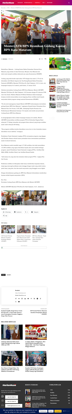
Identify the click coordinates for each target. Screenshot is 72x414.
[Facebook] (16, 64)
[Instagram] (22, 298)
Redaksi (5, 59)
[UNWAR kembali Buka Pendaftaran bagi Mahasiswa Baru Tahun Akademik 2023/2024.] (52, 105)
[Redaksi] (8, 296)
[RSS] (34, 298)
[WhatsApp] (32, 64)
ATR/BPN (9, 274)
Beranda (3, 8)
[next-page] (53, 118)
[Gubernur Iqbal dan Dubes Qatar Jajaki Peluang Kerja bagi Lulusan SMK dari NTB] (12, 332)
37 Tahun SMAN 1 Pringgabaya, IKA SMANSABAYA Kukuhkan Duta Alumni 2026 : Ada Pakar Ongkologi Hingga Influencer (64, 89)
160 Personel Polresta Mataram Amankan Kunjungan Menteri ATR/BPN (38, 312)
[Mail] (28, 298)
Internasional (4, 338)
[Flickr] (19, 298)
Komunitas (28, 338)
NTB (8, 8)
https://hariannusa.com (20, 293)
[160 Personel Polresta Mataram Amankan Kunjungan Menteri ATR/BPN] (8, 229)
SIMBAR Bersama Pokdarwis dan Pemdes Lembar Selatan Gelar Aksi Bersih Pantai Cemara (38, 398)
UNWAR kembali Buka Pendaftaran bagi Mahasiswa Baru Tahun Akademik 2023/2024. (63, 105)
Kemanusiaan (5, 365)
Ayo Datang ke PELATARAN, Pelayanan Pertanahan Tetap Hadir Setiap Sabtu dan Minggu (63, 81)
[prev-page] (50, 118)
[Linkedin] (25, 298)
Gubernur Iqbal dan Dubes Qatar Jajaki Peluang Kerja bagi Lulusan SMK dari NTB (10, 343)
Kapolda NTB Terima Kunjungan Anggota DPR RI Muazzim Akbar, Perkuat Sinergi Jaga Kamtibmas (34, 369)
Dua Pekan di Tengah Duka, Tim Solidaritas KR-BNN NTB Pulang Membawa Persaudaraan (10, 369)
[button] (69, 3)
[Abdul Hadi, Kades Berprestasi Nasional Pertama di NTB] (52, 112)
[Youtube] (19, 301)
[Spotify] (37, 298)
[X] (21, 64)
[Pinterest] (26, 64)
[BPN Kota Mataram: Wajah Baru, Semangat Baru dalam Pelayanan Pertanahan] (39, 229)
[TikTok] (40, 298)
